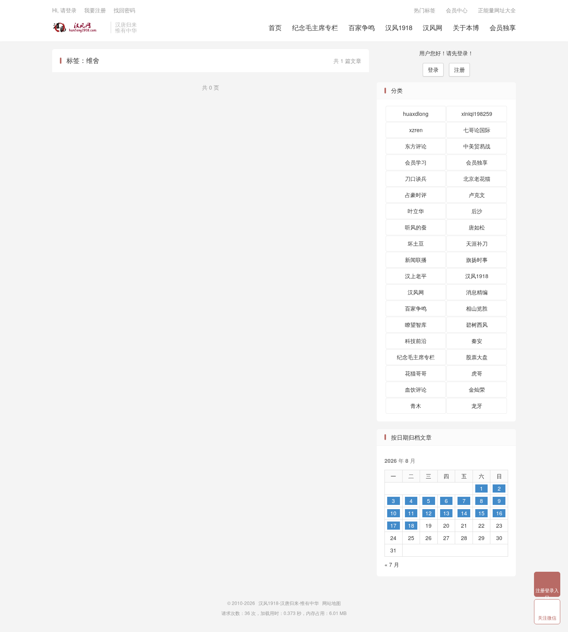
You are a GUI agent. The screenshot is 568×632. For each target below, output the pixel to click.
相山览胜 (477, 308)
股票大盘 (477, 357)
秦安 (476, 341)
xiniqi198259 (476, 113)
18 (411, 525)
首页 (275, 27)
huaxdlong (416, 113)
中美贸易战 (476, 146)
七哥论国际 (476, 130)
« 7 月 (391, 564)
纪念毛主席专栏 (315, 27)
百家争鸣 (362, 27)
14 (464, 513)
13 (446, 513)
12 (428, 513)
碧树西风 (477, 324)
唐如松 (477, 227)
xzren (416, 130)
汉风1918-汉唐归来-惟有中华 (79, 27)
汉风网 (432, 27)
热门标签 (424, 10)
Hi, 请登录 (64, 10)
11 (411, 513)
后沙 (476, 211)
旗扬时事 (477, 259)
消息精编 (477, 292)
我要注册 (95, 10)
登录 (433, 69)
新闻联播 (416, 259)
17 (393, 525)
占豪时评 (416, 195)
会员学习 (416, 162)
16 (499, 513)
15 (481, 513)
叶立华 (416, 211)
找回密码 (124, 10)
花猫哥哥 (416, 373)
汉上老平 (416, 276)
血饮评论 (416, 389)
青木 (415, 405)
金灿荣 (477, 389)
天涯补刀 (477, 243)
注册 (459, 69)
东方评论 (416, 146)
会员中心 (457, 10)
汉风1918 (398, 27)
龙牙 (476, 405)
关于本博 (466, 27)
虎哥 (476, 373)
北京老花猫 (476, 178)
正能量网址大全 (497, 10)
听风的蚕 (416, 227)
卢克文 (477, 195)
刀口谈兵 (416, 178)
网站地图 (331, 603)
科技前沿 (416, 341)
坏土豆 (416, 243)
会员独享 (503, 27)
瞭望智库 (416, 324)
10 (393, 513)
